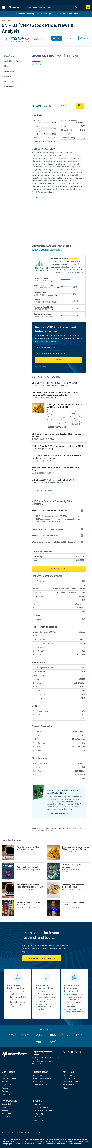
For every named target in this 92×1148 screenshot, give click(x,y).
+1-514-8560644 (79, 608)
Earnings (5, 1110)
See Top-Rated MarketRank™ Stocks (46, 250)
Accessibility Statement (41, 1107)
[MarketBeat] (15, 7)
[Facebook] (68, 1052)
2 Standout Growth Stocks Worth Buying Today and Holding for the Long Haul (56, 456)
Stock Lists (67, 1075)
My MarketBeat (68, 1085)
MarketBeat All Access (40, 1075)
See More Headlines (43, 490)
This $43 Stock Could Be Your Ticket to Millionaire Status (55, 469)
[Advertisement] (59, 224)
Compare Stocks (69, 1078)
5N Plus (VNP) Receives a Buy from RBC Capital (54, 383)
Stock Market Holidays (10, 1117)
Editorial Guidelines (9, 1078)
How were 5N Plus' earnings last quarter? (49, 529)
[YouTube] (72, 1052)
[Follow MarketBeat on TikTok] (83, 1052)
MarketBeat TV (37, 1081)
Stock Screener (69, 1088)
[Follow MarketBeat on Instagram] (80, 1052)
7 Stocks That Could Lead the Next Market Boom (63, 791)
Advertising (36, 1104)
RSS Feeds (36, 1117)
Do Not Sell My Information (42, 1110)
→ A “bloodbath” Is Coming (24, 14)
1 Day (36, 63)
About (4, 1075)
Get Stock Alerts (59, 569)
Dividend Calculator (70, 1081)
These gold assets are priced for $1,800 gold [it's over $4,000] (65, 405)
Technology (80, 585)
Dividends (5, 1107)
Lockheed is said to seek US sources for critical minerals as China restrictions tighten (55, 393)
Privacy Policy (37, 1113)
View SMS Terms (40, 367)
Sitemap (35, 1123)
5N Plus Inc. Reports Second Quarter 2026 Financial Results (56, 435)
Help (8, 1094)
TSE (83, 581)
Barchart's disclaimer (76, 1144)
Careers (5, 1088)
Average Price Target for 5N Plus (44, 632)
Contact (5, 1091)
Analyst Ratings (7, 1104)
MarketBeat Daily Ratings (41, 1078)
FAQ (3, 1094)
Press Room (6, 1085)
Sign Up (80, 106)
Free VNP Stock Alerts (70, 14)
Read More (36, 198)
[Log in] (82, 7)
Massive (59, 1139)
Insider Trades (7, 1113)
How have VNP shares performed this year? (50, 510)
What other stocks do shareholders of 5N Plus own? (54, 542)
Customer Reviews (39, 1085)
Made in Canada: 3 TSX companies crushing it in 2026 (57, 446)
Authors (5, 1081)
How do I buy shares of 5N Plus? (45, 535)
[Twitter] (64, 1052)
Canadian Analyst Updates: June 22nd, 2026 (53, 479)
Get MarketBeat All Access (42, 958)
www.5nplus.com (78, 604)
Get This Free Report (56, 813)
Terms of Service (38, 1120)
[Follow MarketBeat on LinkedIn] (76, 1052)
